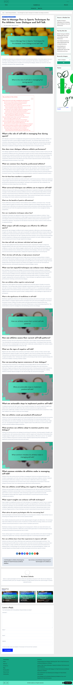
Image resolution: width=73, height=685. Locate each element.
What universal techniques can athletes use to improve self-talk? (17, 105)
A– (7, 1)
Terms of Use (6, 672)
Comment (4, 612)
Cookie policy (6, 674)
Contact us (5, 665)
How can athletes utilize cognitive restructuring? (14, 114)
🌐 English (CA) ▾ (68, 682)
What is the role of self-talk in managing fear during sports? (16, 100)
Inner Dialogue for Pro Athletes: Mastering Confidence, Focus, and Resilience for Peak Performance (51, 677)
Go (63, 62)
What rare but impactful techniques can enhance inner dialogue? (17, 113)
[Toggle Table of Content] (31, 99)
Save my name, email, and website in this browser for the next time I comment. (20, 646)
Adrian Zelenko (9, 25)
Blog (4, 667)
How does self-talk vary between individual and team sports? (16, 110)
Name (3, 629)
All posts (66, 4)
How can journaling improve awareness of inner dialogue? (15, 119)
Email (3, 635)
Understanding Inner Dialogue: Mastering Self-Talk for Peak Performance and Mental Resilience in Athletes (53, 662)
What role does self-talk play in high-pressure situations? (16, 111)
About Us (40, 8)
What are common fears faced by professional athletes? (15, 103)
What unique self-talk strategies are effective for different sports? (17, 109)
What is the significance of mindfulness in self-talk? (15, 115)
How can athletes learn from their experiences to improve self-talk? (17, 130)
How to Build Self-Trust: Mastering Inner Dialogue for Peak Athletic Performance (51, 673)
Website (4, 641)
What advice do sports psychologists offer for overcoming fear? (17, 129)
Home (6, 4)
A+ (5, 1)
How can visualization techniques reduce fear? (14, 108)
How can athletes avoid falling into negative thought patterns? (17, 126)
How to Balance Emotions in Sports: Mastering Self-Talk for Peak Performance (27, 597)
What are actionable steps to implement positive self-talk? (16, 121)
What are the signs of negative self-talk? (12, 118)
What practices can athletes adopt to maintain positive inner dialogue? (18, 123)
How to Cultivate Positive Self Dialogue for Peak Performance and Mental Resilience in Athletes (53, 669)
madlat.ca (36, 5)
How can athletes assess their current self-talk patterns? (16, 117)
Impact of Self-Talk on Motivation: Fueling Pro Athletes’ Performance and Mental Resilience (53, 666)
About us (5, 663)
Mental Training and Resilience (9, 16)
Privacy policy (6, 669)
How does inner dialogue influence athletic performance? (15, 101)
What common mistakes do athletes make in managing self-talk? (17, 125)
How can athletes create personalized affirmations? (14, 122)
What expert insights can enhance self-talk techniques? (15, 127)
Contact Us (33, 8)
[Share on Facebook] (63, 682)
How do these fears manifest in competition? (13, 104)
